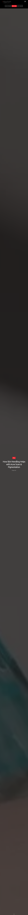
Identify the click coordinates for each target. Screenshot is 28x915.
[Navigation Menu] (25, 1)
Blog (14, 457)
